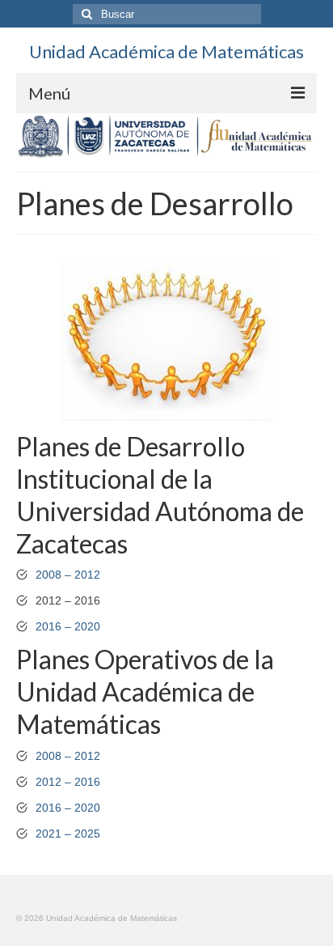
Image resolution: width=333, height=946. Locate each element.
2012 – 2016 (68, 781)
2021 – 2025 (68, 833)
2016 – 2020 (68, 626)
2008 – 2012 (68, 574)
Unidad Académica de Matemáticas (166, 51)
